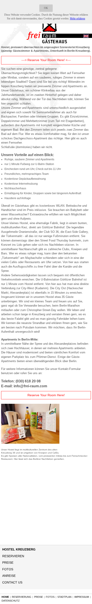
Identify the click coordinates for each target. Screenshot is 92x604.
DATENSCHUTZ (11, 600)
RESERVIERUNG (21, 597)
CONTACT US (12, 582)
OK (46, 8)
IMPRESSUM (81, 597)
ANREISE (9, 575)
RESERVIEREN (13, 556)
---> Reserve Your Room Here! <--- (46, 60)
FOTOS (7, 569)
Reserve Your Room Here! (46, 395)
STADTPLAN (64, 597)
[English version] (86, 36)
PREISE (7, 562)
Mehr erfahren (77, 18)
